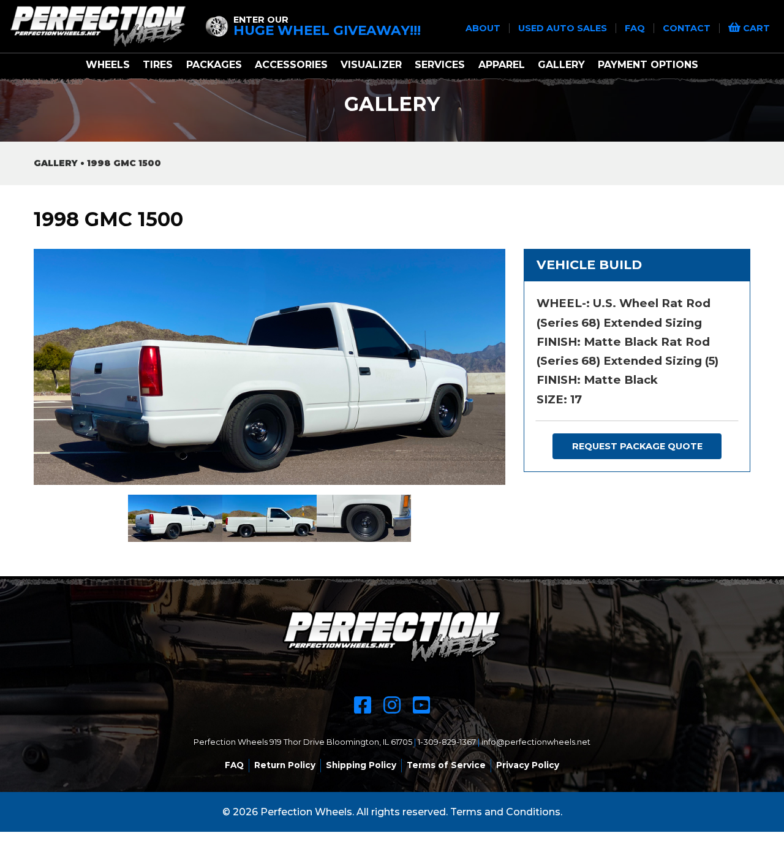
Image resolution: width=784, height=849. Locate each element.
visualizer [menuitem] (371, 64)
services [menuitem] (440, 64)
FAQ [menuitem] (234, 765)
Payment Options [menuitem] (648, 64)
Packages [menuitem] (214, 64)
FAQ (636, 28)
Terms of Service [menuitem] (446, 765)
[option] (269, 367)
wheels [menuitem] (108, 64)
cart (755, 28)
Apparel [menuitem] (501, 64)
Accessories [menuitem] (291, 64)
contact (688, 28)
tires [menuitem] (158, 64)
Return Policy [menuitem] (284, 765)
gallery (56, 163)
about (484, 28)
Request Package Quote (637, 446)
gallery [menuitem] (561, 64)
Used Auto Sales (563, 28)
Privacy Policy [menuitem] (527, 765)
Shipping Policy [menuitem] (361, 765)
